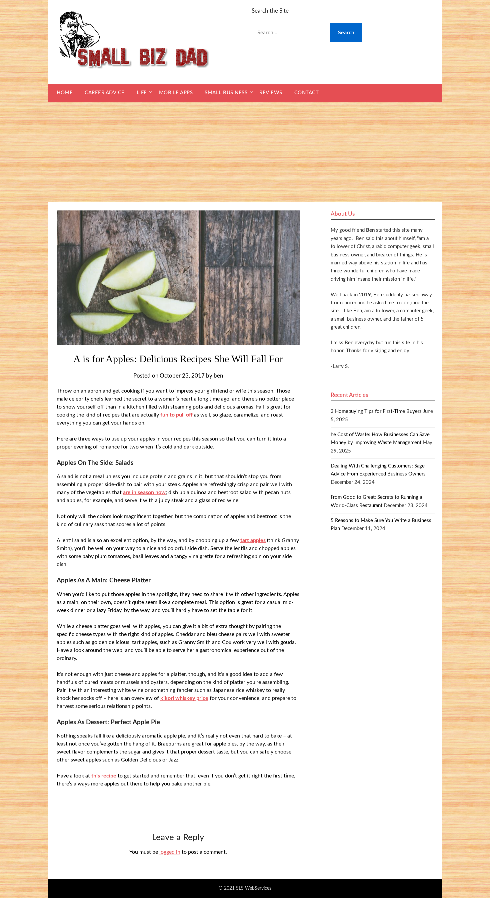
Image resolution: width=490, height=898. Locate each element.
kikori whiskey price (184, 698)
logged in (169, 852)
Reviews (270, 92)
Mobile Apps (176, 92)
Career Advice (105, 92)
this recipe (103, 775)
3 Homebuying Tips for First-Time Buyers (376, 411)
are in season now (144, 492)
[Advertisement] (245, 152)
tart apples (253, 540)
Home (65, 92)
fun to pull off (176, 415)
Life (142, 92)
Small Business (226, 92)
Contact (306, 92)
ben (218, 376)
